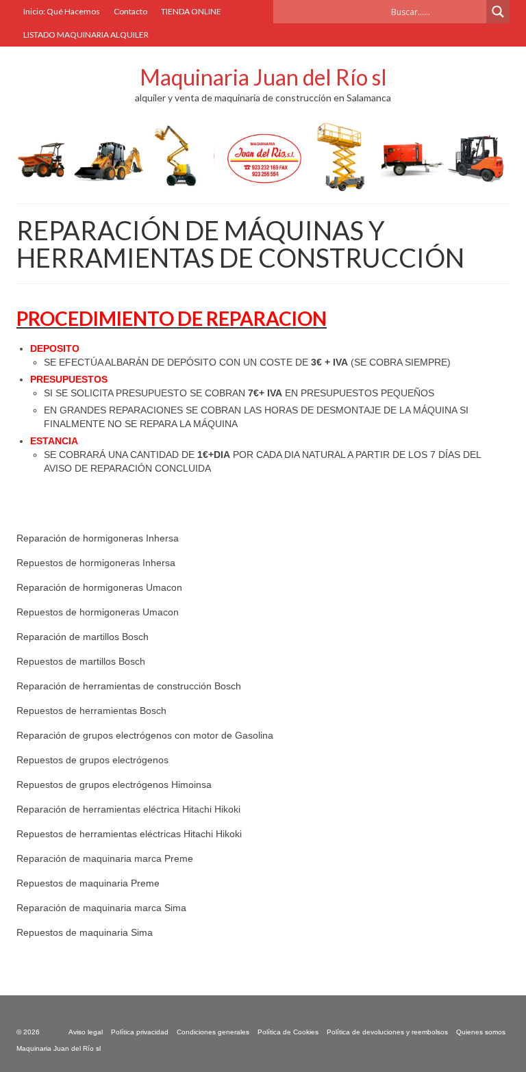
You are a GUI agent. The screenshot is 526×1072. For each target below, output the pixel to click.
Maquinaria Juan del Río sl (263, 77)
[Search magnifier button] (498, 11)
